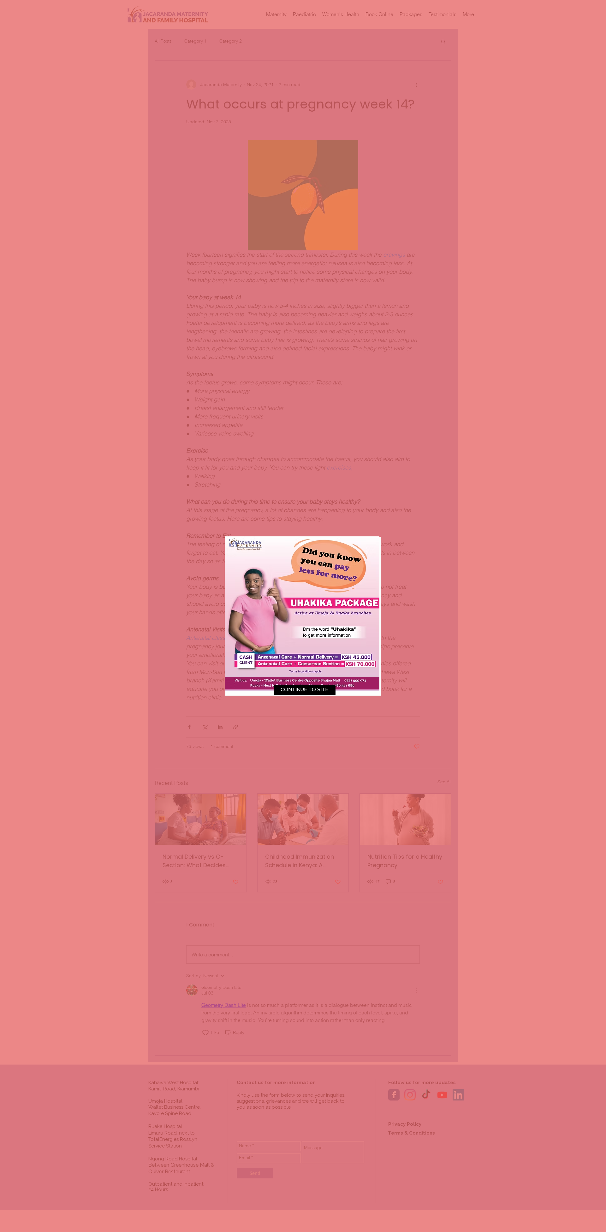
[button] (305, 690)
